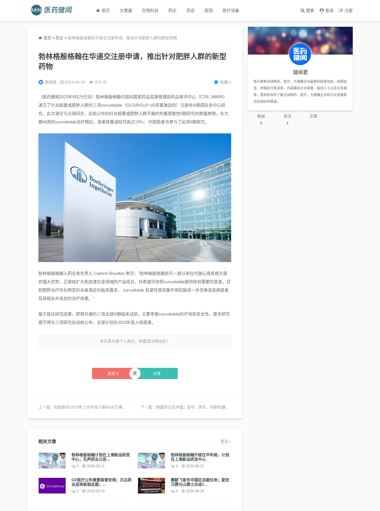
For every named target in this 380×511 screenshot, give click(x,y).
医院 (208, 10)
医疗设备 (231, 10)
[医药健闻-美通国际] (53, 10)
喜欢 (113, 373)
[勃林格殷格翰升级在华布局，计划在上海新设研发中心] (151, 460)
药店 (190, 10)
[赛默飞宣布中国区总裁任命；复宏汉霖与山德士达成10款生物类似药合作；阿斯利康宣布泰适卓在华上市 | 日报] (151, 485)
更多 (224, 441)
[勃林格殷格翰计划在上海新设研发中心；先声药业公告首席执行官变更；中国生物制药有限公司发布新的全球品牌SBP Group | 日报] (52, 460)
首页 (47, 38)
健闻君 (50, 82)
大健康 (126, 10)
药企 (172, 10)
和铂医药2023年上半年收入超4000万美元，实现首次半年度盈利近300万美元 (120, 407)
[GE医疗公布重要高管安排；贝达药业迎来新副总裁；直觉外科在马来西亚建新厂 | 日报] (52, 485)
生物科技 (150, 10)
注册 (348, 10)
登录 (329, 10)
